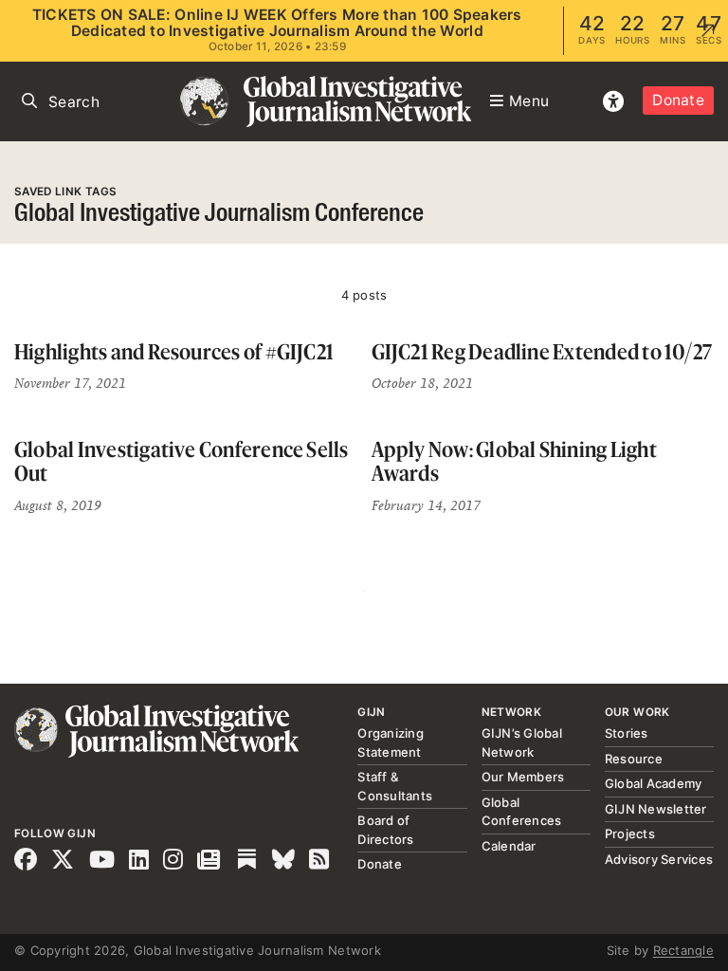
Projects (630, 833)
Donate (678, 100)
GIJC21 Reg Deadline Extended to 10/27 (542, 351)
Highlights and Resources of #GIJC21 (174, 351)
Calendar (509, 845)
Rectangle (683, 950)
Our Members (523, 776)
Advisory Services (659, 859)
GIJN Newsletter (656, 808)
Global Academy (653, 783)
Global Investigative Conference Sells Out (181, 461)
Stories (626, 733)
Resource (634, 758)
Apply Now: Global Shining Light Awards (514, 461)
